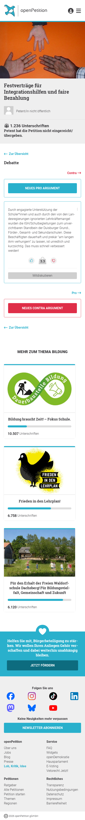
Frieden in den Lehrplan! (39, 501)
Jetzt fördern (42, 665)
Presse (8, 761)
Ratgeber (10, 785)
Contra (72, 173)
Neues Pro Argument (42, 188)
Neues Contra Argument (42, 308)
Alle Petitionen (14, 790)
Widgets (52, 752)
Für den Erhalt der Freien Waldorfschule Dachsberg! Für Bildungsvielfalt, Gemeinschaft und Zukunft (39, 588)
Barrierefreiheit (56, 803)
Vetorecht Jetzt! (57, 771)
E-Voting (52, 766)
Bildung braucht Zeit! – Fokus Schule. (39, 419)
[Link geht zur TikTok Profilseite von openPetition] (53, 696)
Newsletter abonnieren (43, 728)
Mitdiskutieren (42, 275)
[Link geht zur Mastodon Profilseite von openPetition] (11, 708)
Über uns (10, 748)
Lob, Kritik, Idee (15, 766)
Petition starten (14, 794)
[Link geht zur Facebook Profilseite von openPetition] (11, 696)
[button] (70, 11)
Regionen (10, 803)
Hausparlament (57, 761)
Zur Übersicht (18, 154)
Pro (74, 293)
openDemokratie (57, 757)
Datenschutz (55, 794)
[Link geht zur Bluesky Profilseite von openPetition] (32, 708)
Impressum (54, 799)
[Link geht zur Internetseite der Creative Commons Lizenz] (6, 816)
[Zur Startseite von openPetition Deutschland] (26, 10)
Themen (9, 799)
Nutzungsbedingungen (62, 790)
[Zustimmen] (31, 260)
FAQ (49, 748)
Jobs (7, 752)
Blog (7, 757)
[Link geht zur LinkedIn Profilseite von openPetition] (74, 696)
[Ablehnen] (53, 260)
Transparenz (55, 785)
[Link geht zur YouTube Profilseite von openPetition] (53, 708)
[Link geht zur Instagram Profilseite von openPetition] (32, 696)
